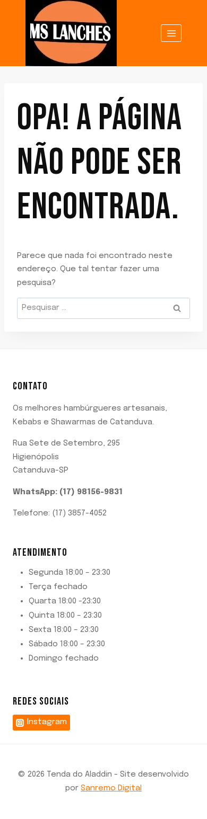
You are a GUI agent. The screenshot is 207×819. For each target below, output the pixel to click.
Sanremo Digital (111, 788)
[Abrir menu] (171, 33)
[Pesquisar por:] (103, 308)
